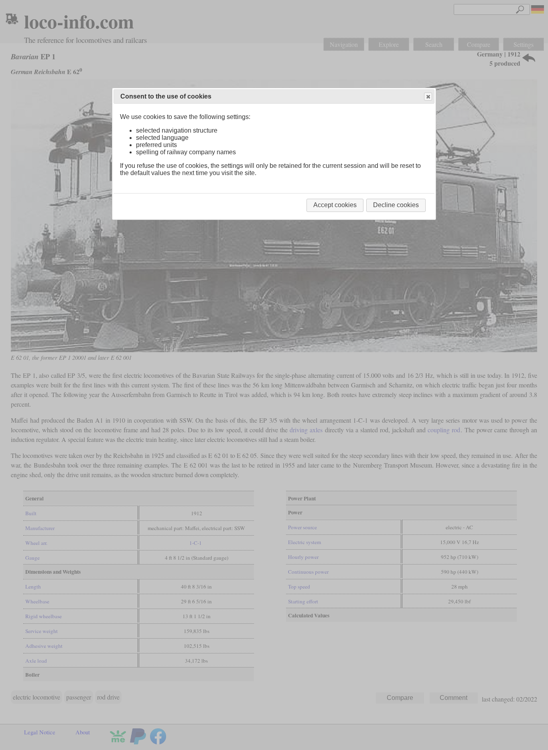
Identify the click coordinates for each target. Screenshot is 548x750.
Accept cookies (335, 205)
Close (428, 97)
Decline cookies (396, 205)
